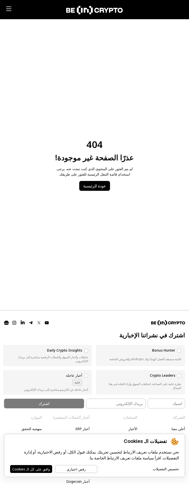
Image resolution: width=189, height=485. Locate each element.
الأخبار (132, 428)
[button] (140, 355)
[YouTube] (46, 322)
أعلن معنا (178, 428)
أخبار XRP (82, 428)
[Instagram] (14, 322)
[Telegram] (31, 322)
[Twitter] (38, 322)
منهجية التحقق (31, 428)
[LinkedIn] (23, 322)
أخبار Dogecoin (78, 481)
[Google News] (6, 322)
